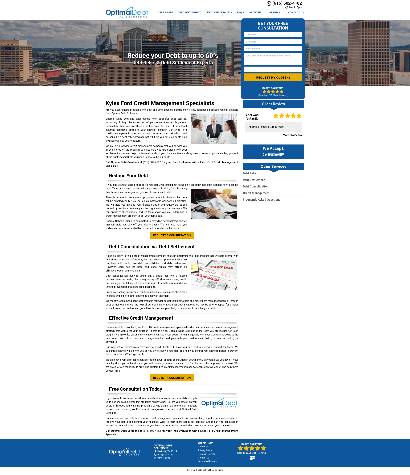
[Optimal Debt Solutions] (124, 452)
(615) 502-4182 (286, 3)
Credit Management (256, 193)
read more (278, 126)
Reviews (274, 12)
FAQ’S (240, 12)
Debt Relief (165, 12)
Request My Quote (271, 77)
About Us (255, 12)
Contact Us (296, 12)
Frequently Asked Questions (261, 199)
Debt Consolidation (219, 12)
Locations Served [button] (207, 461)
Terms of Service (206, 454)
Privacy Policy (205, 450)
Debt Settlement (189, 12)
